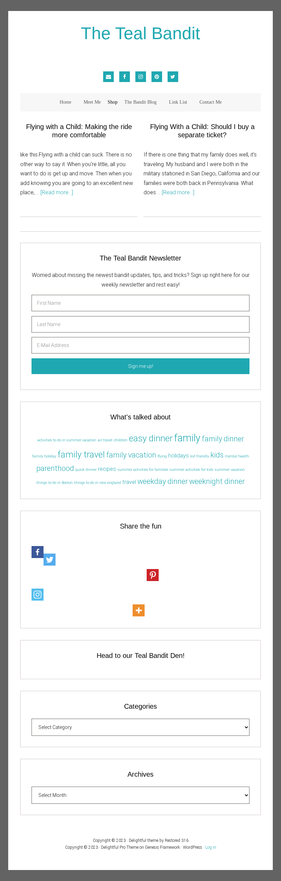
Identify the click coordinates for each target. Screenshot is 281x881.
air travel (105, 440)
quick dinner (86, 469)
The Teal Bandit (140, 34)
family (187, 438)
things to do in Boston (54, 482)
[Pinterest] (153, 567)
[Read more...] (56, 192)
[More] (139, 602)
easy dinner (151, 438)
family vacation (131, 455)
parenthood (55, 468)
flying (162, 456)
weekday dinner (162, 481)
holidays (178, 455)
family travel (81, 454)
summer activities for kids (191, 469)
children (120, 440)
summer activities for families (143, 469)
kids (216, 455)
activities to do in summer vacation (66, 440)
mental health (237, 456)
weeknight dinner (217, 481)
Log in (210, 847)
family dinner (223, 438)
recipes (107, 468)
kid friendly (199, 456)
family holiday (44, 456)
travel (129, 481)
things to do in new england (97, 482)
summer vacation (230, 469)
